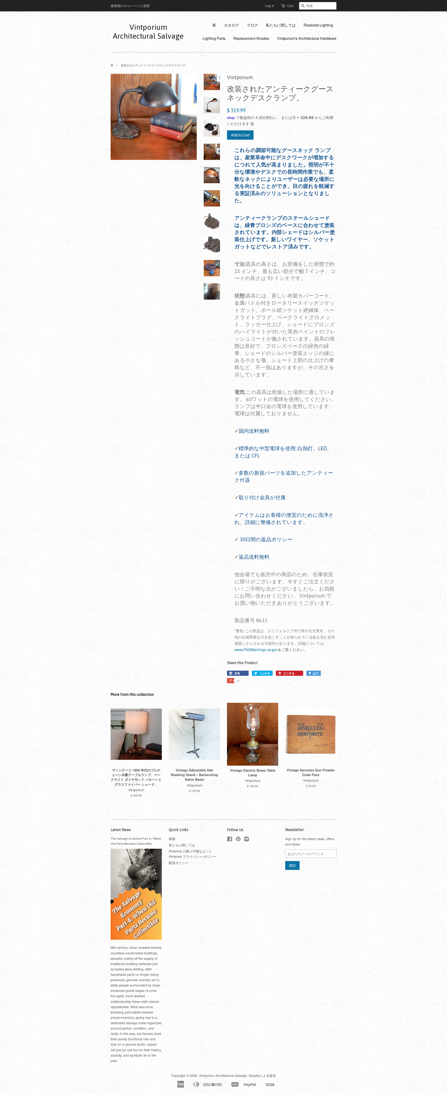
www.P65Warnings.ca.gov (256, 649)
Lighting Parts (214, 38)
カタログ (231, 25)
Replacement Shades (251, 38)
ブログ (252, 25)
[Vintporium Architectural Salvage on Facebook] (229, 839)
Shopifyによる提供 (262, 1075)
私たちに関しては (281, 25)
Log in (269, 5)
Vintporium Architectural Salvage (148, 31)
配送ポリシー (178, 862)
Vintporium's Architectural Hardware (306, 38)
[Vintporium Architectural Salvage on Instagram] (246, 839)
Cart (290, 5)
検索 (172, 838)
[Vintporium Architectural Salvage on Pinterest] (238, 839)
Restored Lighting (318, 25)
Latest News (121, 830)
